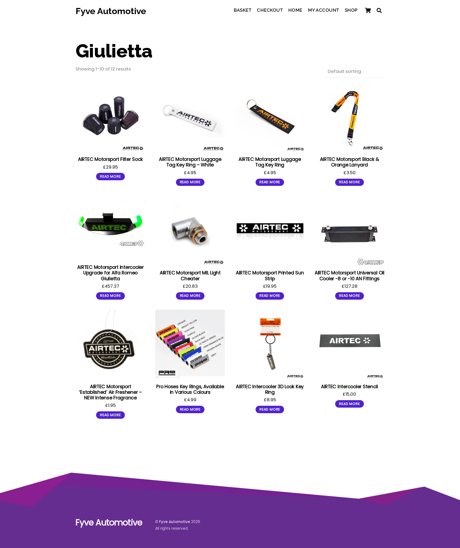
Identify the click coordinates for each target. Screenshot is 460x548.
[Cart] (368, 10)
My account (323, 10)
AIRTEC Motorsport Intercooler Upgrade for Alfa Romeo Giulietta (110, 273)
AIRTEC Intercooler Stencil (349, 386)
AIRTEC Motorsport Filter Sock (110, 159)
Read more (110, 176)
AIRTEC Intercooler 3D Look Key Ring (270, 389)
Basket (242, 10)
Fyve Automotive (174, 521)
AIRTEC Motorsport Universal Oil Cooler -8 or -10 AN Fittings (349, 275)
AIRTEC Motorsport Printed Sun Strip (270, 275)
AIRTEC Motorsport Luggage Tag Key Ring (270, 162)
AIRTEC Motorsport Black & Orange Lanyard (349, 162)
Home (295, 10)
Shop (351, 10)
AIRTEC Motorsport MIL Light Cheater (190, 275)
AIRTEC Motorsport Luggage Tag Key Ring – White (190, 162)
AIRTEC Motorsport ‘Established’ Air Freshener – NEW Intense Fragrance (110, 392)
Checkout (270, 10)
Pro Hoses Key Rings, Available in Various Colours (190, 389)
